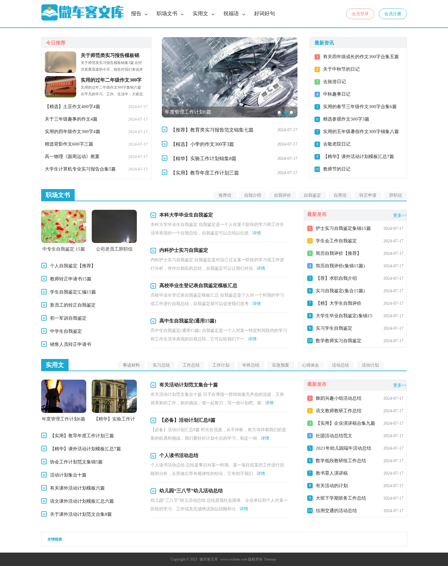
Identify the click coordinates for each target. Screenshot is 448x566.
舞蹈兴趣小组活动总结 (338, 398)
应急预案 (280, 365)
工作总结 (191, 365)
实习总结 (161, 365)
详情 (256, 233)
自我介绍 (252, 195)
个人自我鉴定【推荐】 (73, 265)
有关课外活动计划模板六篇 (77, 488)
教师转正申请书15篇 (70, 278)
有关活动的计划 (332, 485)
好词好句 (264, 13)
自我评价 (282, 195)
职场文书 (58, 195)
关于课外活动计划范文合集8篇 (81, 514)
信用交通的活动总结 (336, 510)
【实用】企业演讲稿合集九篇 (345, 423)
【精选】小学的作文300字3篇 (202, 144)
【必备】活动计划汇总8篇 (187, 420)
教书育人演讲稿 (332, 473)
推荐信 (225, 195)
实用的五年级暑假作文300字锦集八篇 (361, 131)
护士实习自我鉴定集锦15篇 (343, 228)
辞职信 (395, 195)
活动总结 (340, 365)
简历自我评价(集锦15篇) (340, 265)
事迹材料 (131, 365)
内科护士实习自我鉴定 (183, 250)
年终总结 (250, 365)
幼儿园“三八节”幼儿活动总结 (191, 490)
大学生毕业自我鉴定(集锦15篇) (344, 316)
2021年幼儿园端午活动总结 (343, 448)
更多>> (400, 215)
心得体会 (310, 365)
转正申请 (367, 195)
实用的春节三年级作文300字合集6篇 (360, 106)
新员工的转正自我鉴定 (73, 305)
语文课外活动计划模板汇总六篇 (82, 501)
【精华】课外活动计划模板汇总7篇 (358, 156)
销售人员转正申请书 (70, 344)
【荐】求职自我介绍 (336, 278)
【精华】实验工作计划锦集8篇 (203, 158)
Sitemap (270, 559)
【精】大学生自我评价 (338, 303)
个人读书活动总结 (178, 455)
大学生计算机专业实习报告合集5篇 (80, 169)
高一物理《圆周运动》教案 (72, 156)
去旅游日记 (334, 81)
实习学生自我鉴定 (334, 328)
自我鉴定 (312, 195)
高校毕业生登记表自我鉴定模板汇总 (198, 285)
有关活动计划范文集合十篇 (188, 384)
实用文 (55, 364)
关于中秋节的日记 (341, 69)
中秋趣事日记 (336, 94)
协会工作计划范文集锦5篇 (76, 461)
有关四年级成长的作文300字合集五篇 (361, 56)
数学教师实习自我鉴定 (338, 340)
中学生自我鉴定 (66, 331)
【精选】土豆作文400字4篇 (72, 106)
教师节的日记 (336, 169)
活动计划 (370, 365)
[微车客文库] (82, 12)
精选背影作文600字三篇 (69, 144)
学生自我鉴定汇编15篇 (73, 292)
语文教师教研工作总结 (338, 410)
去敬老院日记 (336, 144)
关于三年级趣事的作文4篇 (71, 119)
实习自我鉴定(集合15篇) (340, 290)
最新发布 (317, 214)
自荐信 (340, 195)
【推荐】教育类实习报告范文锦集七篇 (212, 129)
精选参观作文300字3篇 (346, 119)
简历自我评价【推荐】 (338, 253)
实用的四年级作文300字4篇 (72, 131)
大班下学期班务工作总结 (341, 498)
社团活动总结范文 (334, 435)
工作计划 (220, 365)
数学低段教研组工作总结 (341, 460)
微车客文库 (209, 559)
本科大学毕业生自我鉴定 (186, 214)
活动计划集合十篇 (68, 475)
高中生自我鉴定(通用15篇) (187, 320)
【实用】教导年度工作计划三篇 (205, 172)
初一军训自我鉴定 (68, 318)
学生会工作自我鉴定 (336, 240)
